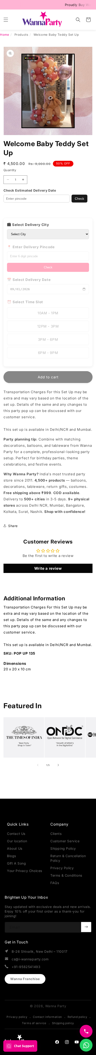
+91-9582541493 (26, 967)
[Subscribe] (86, 927)
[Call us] (86, 1031)
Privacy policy (17, 1017)
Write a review (48, 568)
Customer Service (65, 841)
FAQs (54, 883)
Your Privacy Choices (24, 871)
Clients (56, 834)
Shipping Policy (63, 848)
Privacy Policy (62, 868)
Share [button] (13, 526)
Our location (17, 841)
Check (79, 198)
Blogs (11, 856)
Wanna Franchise (25, 979)
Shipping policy (63, 1023)
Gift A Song (16, 863)
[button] (6, 20)
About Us (14, 848)
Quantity (9, 170)
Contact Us (16, 834)
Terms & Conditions (66, 875)
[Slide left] (38, 765)
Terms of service (34, 1023)
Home (4, 34)
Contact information (47, 1017)
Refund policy (77, 1017)
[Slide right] (58, 765)
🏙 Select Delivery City (28, 224)
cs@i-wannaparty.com (30, 959)
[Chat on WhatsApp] (86, 1045)
